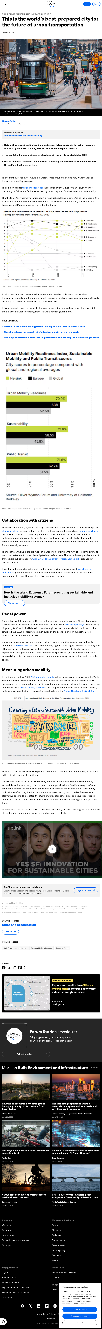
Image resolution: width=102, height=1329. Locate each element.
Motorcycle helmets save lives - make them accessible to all (25, 1152)
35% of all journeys (74, 624)
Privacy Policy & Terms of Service (51, 1314)
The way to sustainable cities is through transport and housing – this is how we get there (51, 337)
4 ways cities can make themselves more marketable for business (24, 1196)
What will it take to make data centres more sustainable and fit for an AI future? (75, 1152)
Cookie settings (80, 1323)
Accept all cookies (80, 1309)
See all (95, 1068)
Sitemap (51, 1318)
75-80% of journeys (24, 645)
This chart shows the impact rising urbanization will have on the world (41, 332)
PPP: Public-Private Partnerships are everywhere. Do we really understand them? (76, 1196)
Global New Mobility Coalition (79, 691)
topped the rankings (32, 187)
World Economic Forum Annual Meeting (23, 135)
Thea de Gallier (9, 121)
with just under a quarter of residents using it (55, 559)
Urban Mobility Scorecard (33, 687)
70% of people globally (42, 677)
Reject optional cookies (80, 1316)
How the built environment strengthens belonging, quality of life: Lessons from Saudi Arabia (23, 1106)
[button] (53, 849)
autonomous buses (88, 531)
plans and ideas (10, 531)
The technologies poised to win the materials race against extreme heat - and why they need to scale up (74, 1106)
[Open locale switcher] (3, 1321)
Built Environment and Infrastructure (26, 14)
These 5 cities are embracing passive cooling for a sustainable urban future (44, 326)
